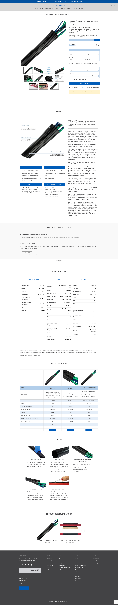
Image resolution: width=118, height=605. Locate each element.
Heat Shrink (49, 563)
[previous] (34, 530)
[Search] (105, 5)
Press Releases (78, 578)
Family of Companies (79, 574)
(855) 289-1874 (58, 1)
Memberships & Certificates (80, 565)
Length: (71, 68)
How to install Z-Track (50, 189)
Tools (56, 8)
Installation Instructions (63, 560)
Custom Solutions (39, 8)
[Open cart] (108, 5)
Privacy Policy (95, 560)
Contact (81, 8)
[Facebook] (19, 565)
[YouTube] (25, 565)
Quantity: (72, 73)
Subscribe (24, 588)
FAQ (59, 558)
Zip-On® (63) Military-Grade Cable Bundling (61, 14)
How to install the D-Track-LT (51, 196)
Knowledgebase (49, 8)
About (75, 8)
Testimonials (77, 560)
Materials (69, 8)
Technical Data (62, 565)
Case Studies (77, 563)
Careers (76, 569)
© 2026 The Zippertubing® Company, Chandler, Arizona (59, 600)
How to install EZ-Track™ (50, 188)
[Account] (114, 5)
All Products (49, 558)
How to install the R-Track (51, 194)
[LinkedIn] (28, 565)
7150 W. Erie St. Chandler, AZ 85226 (56, 601)
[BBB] (31, 565)
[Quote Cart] (111, 5)
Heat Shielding (50, 565)
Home (47, 14)
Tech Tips (60, 563)
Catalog (48, 569)
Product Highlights (79, 567)
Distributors (77, 576)
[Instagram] (22, 565)
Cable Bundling (50, 560)
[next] (83, 530)
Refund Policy (95, 563)
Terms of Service (78, 580)
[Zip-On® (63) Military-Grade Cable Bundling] (47, 529)
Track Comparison (75, 237)
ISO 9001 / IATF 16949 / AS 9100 (76, 1)
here (82, 175)
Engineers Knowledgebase (64, 567)
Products (63, 8)
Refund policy (78, 583)
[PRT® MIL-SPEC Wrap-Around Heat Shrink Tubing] (70, 529)
